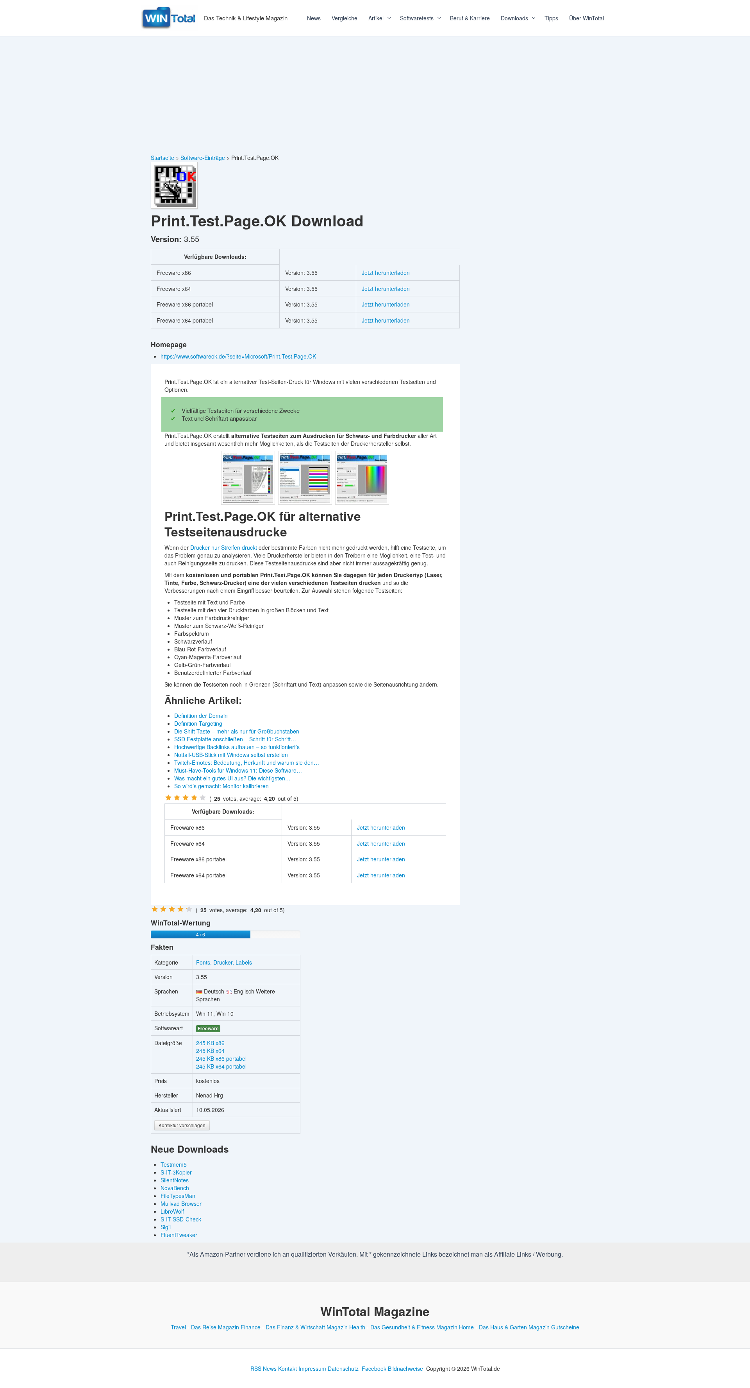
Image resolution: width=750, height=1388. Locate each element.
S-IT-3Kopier (176, 1172)
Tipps (551, 18)
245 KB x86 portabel (221, 1058)
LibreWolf (172, 1211)
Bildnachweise (405, 1368)
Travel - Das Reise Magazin (205, 1327)
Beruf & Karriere (470, 18)
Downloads (514, 18)
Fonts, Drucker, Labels (224, 962)
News (314, 18)
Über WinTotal (586, 18)
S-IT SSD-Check (181, 1219)
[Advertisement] (375, 95)
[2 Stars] (177, 798)
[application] (386, 18)
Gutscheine (565, 1327)
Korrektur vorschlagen (182, 1125)
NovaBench (175, 1188)
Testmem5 (174, 1164)
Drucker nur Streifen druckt (223, 547)
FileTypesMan (178, 1196)
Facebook (374, 1368)
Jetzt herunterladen (386, 272)
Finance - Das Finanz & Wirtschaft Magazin (294, 1327)
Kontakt (287, 1368)
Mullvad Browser (181, 1203)
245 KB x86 (210, 1043)
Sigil (166, 1227)
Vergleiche (344, 18)
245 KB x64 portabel (221, 1066)
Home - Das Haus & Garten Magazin (504, 1327)
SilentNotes (175, 1180)
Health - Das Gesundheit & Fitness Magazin (403, 1327)
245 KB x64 (210, 1050)
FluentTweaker (179, 1235)
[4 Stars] (194, 798)
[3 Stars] (185, 798)
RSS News (263, 1368)
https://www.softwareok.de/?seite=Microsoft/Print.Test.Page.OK (239, 356)
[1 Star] (168, 798)
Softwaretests (417, 18)
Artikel (376, 18)
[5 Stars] (203, 798)
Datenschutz (343, 1368)
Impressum (312, 1368)
